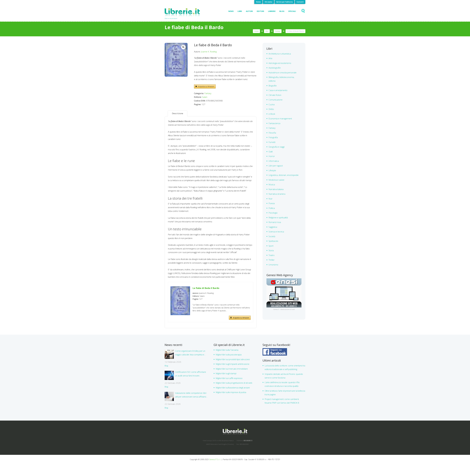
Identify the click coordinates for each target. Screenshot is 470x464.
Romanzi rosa (275, 222)
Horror (272, 156)
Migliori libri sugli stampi (226, 373)
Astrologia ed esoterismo (280, 63)
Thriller (272, 259)
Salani (204, 97)
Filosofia (272, 132)
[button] (183, 47)
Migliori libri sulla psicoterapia (228, 354)
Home (258, 2)
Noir (270, 198)
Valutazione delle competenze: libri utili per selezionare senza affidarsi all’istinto (190, 395)
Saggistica (273, 227)
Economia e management (280, 118)
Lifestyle (272, 170)
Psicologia (273, 212)
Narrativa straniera (277, 193)
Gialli (271, 151)
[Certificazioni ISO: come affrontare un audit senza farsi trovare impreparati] (169, 375)
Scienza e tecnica (276, 231)
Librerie (272, 11)
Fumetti (272, 142)
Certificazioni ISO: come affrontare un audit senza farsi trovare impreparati (190, 374)
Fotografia (273, 137)
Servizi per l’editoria (284, 2)
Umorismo (273, 264)
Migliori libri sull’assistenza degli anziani (233, 387)
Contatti (300, 2)
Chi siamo (268, 2)
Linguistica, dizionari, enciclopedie (284, 175)
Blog (281, 11)
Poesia (272, 203)
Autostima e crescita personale (282, 72)
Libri (240, 11)
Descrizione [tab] (177, 113)
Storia (271, 250)
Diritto (271, 109)
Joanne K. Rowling (209, 51)
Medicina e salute (276, 179)
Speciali (292, 11)
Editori (260, 11)
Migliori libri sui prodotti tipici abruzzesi (233, 359)
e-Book (272, 113)
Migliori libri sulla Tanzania (227, 349)
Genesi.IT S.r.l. (215, 459)
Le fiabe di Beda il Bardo (206, 288)
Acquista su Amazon (206, 86)
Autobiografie (275, 67)
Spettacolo (273, 241)
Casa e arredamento (278, 90)
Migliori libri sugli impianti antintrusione (232, 364)
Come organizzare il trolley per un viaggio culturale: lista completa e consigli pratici (190, 352)
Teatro (272, 255)
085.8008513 (247, 440)
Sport (271, 245)
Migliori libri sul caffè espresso (229, 378)
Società (272, 236)
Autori (249, 11)
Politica (272, 208)
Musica (272, 184)
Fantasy (277, 31)
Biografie (273, 85)
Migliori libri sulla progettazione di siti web (234, 382)
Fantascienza (274, 123)
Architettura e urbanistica (280, 53)
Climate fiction (275, 95)
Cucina (272, 104)
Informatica (274, 161)
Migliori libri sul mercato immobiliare (232, 368)
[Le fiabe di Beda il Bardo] (180, 288)
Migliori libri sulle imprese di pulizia (231, 392)
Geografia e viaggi (276, 146)
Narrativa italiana (276, 189)
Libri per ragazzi (276, 165)
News (231, 11)
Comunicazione (275, 99)
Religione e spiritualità (278, 217)
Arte (270, 58)
